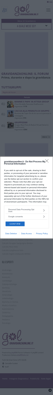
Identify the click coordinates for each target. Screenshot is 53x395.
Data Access (26, 233)
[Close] (47, 161)
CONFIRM (15, 224)
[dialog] (26, 197)
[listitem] (26, 210)
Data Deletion (11, 233)
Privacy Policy (42, 233)
